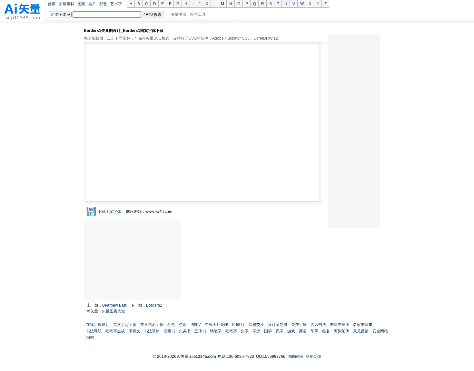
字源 (256, 331)
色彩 (183, 324)
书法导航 (94, 331)
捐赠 (90, 337)
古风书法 (318, 324)
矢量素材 (66, 4)
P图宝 (196, 324)
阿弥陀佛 (341, 331)
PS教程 (238, 324)
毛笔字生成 (115, 331)
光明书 (169, 331)
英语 (303, 331)
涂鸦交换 (256, 324)
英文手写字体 (124, 324)
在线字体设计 (97, 324)
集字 (245, 331)
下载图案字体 (109, 211)
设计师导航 (277, 324)
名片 (92, 4)
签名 (326, 331)
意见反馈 (361, 331)
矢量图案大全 (113, 311)
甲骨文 (134, 331)
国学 (268, 331)
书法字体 (152, 331)
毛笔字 (231, 331)
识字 (279, 331)
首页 (51, 4)
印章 (314, 331)
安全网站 (380, 331)
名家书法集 (362, 324)
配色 (103, 4)
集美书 (185, 331)
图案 (81, 4)
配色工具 (198, 14)
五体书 (200, 331)
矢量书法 (178, 14)
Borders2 (154, 305)
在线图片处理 (216, 324)
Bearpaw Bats (114, 305)
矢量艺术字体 (151, 324)
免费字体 (299, 324)
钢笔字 (216, 331)
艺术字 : (117, 4)
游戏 (291, 331)
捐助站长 (296, 356)
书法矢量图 (339, 324)
